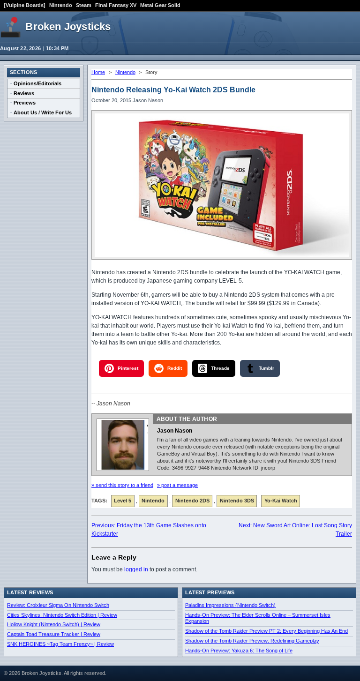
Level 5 (122, 500)
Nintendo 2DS (192, 500)
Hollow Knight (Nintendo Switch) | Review (53, 624)
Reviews (24, 93)
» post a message (177, 485)
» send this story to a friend (122, 485)
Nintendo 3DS (237, 500)
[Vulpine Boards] (24, 5)
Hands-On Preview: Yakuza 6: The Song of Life (238, 650)
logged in (136, 569)
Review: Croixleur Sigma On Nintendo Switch (58, 605)
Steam (83, 5)
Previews (25, 102)
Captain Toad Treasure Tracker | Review (53, 634)
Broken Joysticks (68, 26)
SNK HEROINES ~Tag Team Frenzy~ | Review (60, 644)
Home (98, 72)
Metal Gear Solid (160, 5)
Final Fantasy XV (115, 5)
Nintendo (60, 5)
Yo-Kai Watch (280, 500)
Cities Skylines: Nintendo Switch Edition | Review (62, 615)
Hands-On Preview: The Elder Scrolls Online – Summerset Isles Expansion (257, 618)
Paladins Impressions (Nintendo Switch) (230, 605)
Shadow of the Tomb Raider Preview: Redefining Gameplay (252, 641)
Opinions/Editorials (37, 83)
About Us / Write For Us (43, 112)
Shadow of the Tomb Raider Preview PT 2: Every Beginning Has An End (266, 631)
